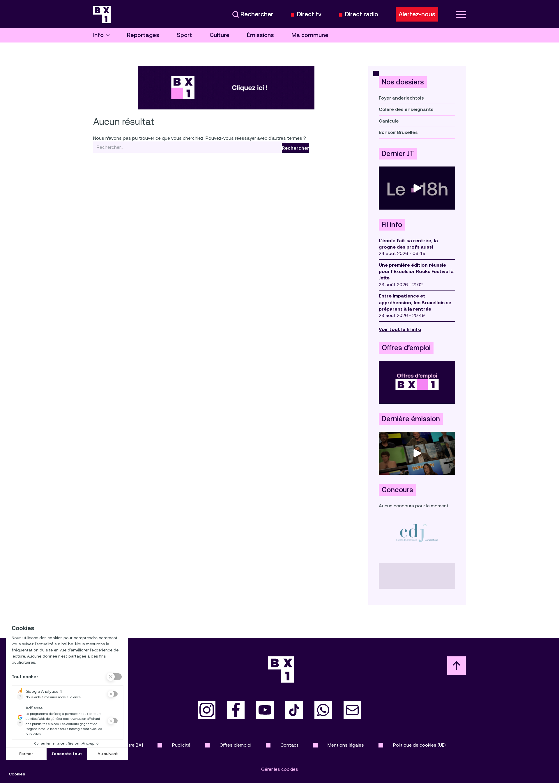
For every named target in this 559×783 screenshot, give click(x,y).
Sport (184, 35)
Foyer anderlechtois (401, 98)
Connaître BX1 (128, 745)
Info (98, 35)
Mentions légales (346, 745)
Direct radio (361, 14)
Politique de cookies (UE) (419, 745)
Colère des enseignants (406, 109)
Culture (219, 35)
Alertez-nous (417, 14)
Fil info (392, 225)
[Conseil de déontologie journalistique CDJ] (417, 532)
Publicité (181, 745)
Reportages (143, 35)
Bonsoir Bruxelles (398, 132)
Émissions (260, 35)
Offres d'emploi (235, 745)
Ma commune (309, 35)
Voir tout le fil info (400, 329)
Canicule (389, 121)
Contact (289, 745)
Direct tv (309, 14)
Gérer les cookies (279, 769)
